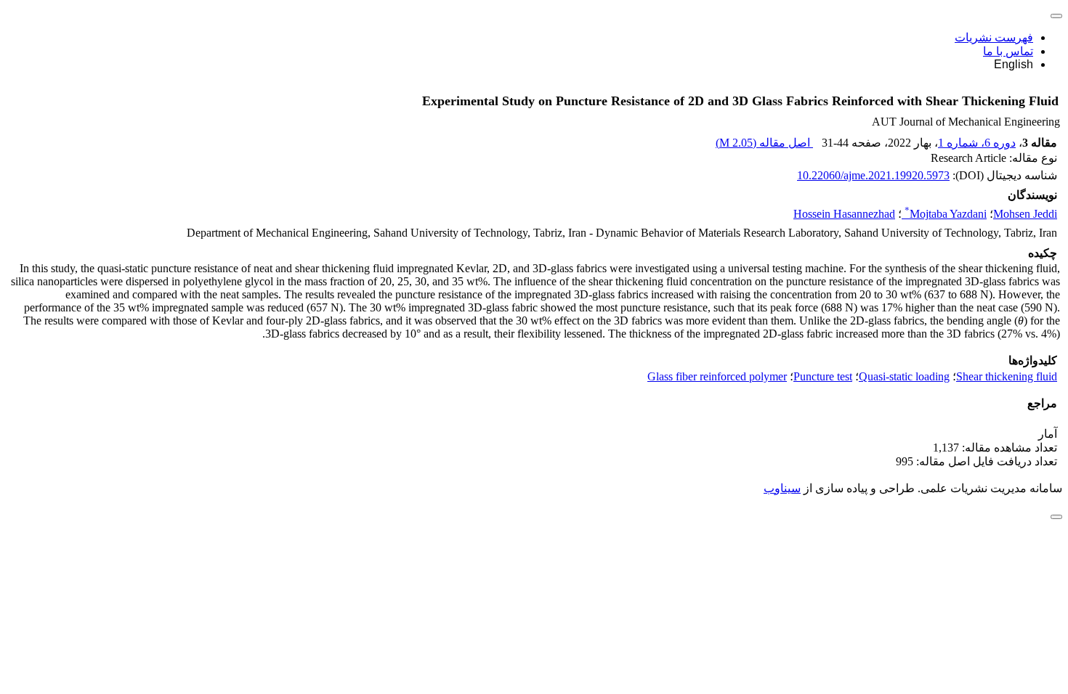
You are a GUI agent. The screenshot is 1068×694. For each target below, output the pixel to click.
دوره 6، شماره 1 (977, 142)
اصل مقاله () (764, 142)
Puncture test (822, 376)
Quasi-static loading (904, 376)
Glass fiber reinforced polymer (717, 376)
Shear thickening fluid (1006, 376)
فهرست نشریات (994, 37)
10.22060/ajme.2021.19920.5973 (873, 175)
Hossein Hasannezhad (844, 214)
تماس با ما (1008, 51)
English (1013, 64)
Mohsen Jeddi (1025, 214)
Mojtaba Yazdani (946, 214)
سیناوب (782, 488)
